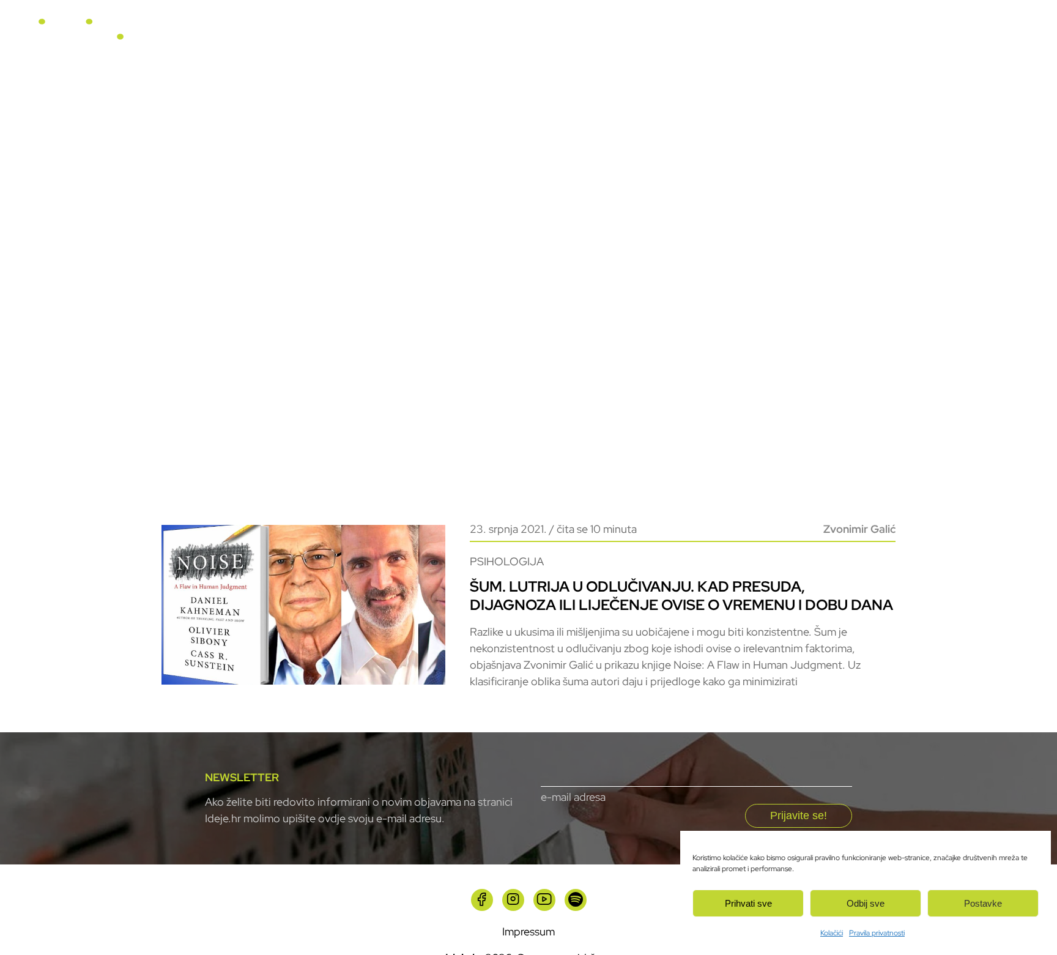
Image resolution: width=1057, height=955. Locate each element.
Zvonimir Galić (859, 529)
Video (674, 37)
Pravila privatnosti (877, 933)
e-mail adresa (573, 797)
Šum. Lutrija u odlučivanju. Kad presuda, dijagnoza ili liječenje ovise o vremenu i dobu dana (681, 595)
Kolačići (831, 933)
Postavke (983, 903)
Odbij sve (866, 903)
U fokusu (525, 37)
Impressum (528, 931)
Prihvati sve (748, 903)
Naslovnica (441, 37)
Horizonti (604, 37)
